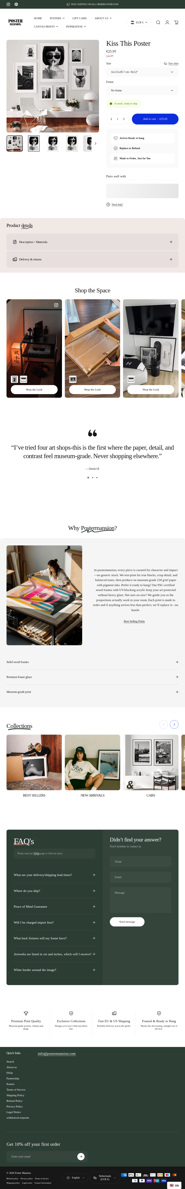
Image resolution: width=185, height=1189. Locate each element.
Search (10, 1061)
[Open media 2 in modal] (53, 86)
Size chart (173, 63)
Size (108, 63)
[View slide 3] (97, 478)
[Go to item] (15, 143)
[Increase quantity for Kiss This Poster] (125, 119)
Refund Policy (15, 1100)
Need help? (117, 204)
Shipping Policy (15, 1095)
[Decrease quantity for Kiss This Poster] (110, 119)
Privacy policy (27, 1178)
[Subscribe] (81, 1156)
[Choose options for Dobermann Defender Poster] (14, 379)
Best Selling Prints (134, 621)
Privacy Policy (15, 1106)
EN (177, 1185)
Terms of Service (16, 1089)
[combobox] (174, 1185)
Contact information (43, 1183)
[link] (57, 1053)
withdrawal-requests (18, 1117)
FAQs (36, 853)
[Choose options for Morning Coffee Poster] (72, 379)
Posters (10, 1083)
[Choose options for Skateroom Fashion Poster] (23, 379)
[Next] (90, 92)
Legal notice (27, 1183)
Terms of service (42, 1178)
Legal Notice (14, 1112)
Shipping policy (13, 1183)
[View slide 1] (88, 478)
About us (12, 1067)
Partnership (13, 1078)
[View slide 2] (92, 478)
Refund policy (12, 1178)
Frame (109, 81)
